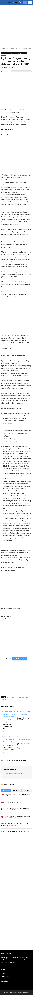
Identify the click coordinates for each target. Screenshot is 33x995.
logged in (14, 773)
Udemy (3, 55)
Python (25, 53)
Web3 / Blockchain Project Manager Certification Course (8, 747)
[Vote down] (5, 71)
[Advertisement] (16, 22)
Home (2, 48)
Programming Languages (16, 53)
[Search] (20, 2)
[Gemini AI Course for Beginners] (24, 712)
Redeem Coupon (20, 659)
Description (5, 981)
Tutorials (4, 979)
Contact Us (4, 962)
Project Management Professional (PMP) (17, 832)
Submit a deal (25, 2)
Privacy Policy (11, 962)
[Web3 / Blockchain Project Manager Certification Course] (9, 737)
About (3, 973)
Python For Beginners (11, 802)
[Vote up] (8, 71)
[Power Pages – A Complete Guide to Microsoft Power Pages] (9, 712)
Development (5, 53)
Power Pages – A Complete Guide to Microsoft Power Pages (7, 725)
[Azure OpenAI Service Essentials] (24, 737)
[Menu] (2, 2)
